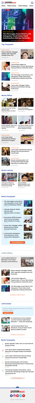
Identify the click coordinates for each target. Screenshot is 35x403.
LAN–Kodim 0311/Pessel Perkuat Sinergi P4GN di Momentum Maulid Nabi (21, 151)
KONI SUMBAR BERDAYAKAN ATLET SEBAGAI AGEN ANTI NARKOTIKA (24, 184)
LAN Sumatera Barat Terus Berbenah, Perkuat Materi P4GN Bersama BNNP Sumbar (21, 327)
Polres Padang (22, 6)
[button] (11, 40)
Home (3, 6)
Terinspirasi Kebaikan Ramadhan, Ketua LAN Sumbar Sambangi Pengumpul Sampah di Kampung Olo (8, 184)
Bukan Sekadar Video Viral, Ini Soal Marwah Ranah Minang (9, 127)
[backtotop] (17, 388)
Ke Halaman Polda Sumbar (17, 294)
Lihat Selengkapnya (17, 242)
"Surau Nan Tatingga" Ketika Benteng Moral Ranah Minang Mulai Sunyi (15, 36)
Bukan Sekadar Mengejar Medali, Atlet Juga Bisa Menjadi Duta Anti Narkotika (10, 53)
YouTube (24, 398)
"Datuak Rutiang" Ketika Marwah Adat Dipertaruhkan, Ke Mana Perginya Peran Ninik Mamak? (9, 109)
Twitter (21, 398)
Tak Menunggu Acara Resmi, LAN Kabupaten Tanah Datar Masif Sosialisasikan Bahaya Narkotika (22, 76)
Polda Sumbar (11, 6)
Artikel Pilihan (6, 253)
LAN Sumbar (6, 304)
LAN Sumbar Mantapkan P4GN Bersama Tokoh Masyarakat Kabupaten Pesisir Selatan (12, 235)
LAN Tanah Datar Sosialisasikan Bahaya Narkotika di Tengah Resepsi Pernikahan (9, 138)
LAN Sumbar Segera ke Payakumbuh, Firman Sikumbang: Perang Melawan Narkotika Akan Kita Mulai (22, 66)
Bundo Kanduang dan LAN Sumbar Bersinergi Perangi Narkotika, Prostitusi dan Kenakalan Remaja (19, 161)
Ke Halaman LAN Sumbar (17, 334)
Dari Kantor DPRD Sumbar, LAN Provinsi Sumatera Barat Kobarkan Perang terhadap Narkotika (25, 127)
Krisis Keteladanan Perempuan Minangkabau (25, 108)
